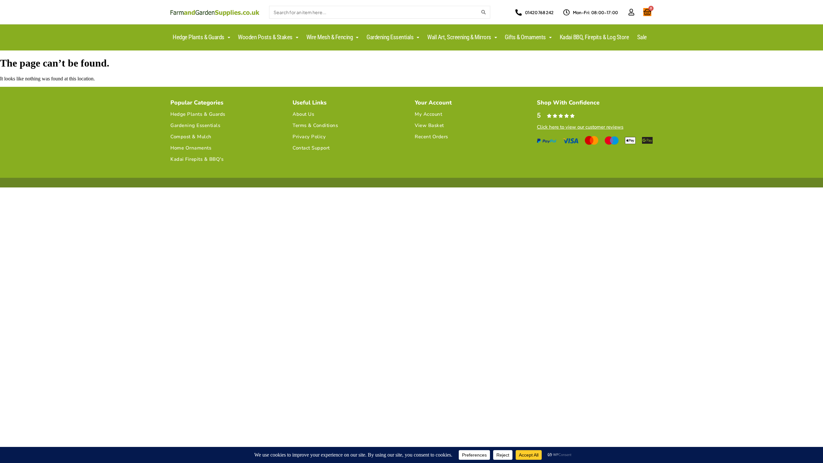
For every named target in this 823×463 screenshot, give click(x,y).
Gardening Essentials (195, 125)
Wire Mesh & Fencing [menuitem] (329, 37)
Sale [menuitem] (642, 37)
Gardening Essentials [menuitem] (389, 37)
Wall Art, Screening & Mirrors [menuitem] (459, 37)
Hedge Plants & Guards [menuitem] (198, 37)
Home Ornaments (190, 148)
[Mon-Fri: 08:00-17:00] (566, 12)
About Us (303, 114)
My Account (428, 114)
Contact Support (311, 148)
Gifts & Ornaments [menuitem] (525, 37)
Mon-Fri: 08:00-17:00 (595, 12)
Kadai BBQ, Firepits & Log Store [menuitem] (594, 37)
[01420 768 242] (518, 12)
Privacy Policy (309, 136)
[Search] (483, 12)
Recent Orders (431, 136)
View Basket (429, 125)
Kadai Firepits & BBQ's (196, 159)
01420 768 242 (539, 12)
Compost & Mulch (191, 136)
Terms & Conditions (315, 125)
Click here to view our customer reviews (580, 127)
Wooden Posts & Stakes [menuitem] (265, 37)
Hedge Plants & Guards (197, 114)
